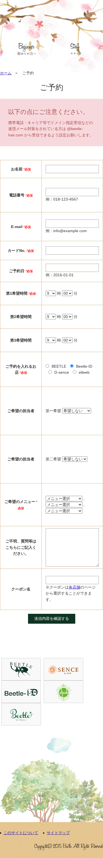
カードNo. (17, 250)
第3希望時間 (21, 340)
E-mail (17, 226)
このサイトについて (21, 833)
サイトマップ (58, 833)
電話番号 (16, 195)
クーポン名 (20, 589)
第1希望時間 (16, 293)
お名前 (17, 169)
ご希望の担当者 (20, 411)
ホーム (6, 73)
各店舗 (74, 587)
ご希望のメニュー (19, 501)
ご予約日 (16, 271)
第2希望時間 (21, 316)
